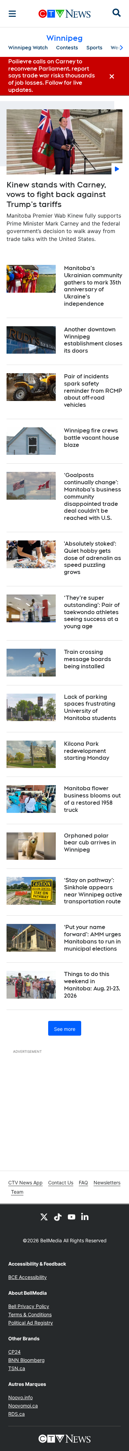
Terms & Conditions (30, 1314)
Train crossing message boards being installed (87, 659)
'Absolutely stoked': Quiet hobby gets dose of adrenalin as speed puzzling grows (92, 557)
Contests (67, 47)
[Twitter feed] (44, 1216)
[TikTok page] (58, 1216)
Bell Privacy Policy (28, 1306)
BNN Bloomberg (26, 1360)
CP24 (14, 1352)
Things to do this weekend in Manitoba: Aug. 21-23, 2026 (92, 985)
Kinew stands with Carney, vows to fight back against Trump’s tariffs (56, 194)
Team (17, 1192)
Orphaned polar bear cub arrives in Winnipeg (90, 842)
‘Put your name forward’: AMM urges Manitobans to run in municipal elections (92, 938)
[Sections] (12, 14)
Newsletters (107, 1182)
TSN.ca (16, 1368)
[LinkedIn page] (85, 1216)
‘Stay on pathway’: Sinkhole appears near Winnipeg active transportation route (93, 891)
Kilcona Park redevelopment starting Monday (86, 751)
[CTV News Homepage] (64, 14)
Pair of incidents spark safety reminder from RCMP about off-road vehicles (93, 390)
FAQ (83, 1182)
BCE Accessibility (27, 1277)
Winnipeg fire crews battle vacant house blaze (91, 437)
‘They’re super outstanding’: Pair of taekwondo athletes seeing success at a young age (92, 612)
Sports (94, 47)
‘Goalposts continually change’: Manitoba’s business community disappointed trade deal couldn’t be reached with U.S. (92, 496)
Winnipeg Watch (28, 47)
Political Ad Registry (30, 1323)
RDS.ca (16, 1414)
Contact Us (60, 1182)
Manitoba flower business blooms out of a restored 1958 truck (92, 799)
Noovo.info (20, 1397)
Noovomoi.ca (23, 1406)
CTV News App (25, 1182)
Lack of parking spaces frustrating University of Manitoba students (90, 707)
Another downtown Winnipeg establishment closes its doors (93, 340)
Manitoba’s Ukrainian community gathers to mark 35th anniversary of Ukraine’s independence (93, 286)
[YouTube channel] (71, 1216)
